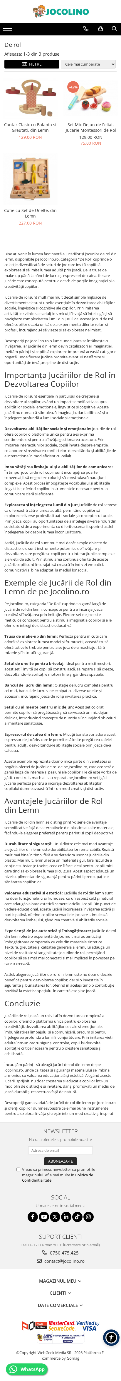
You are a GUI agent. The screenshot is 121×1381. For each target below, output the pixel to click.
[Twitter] (55, 1217)
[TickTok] (77, 1217)
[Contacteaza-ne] (86, 29)
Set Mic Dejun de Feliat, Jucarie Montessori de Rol (91, 127)
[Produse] (8, 30)
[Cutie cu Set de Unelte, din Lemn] (30, 178)
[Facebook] (33, 1217)
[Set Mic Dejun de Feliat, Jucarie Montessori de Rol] (90, 98)
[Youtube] (44, 1217)
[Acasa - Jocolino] (60, 11)
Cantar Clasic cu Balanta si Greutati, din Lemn (30, 127)
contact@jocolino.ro (64, 1261)
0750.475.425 (64, 1253)
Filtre (34, 64)
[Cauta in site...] (114, 29)
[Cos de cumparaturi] (100, 29)
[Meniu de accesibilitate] (111, 1337)
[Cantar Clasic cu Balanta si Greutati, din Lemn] (30, 98)
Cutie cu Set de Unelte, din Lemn (30, 213)
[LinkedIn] (66, 1217)
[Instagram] (88, 1217)
